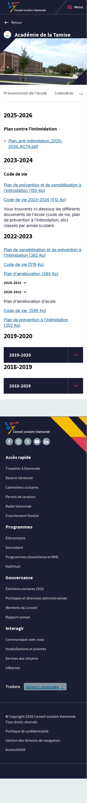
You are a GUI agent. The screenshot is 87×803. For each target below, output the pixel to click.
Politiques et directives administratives (36, 598)
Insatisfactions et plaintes (26, 649)
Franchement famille (22, 515)
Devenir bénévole (19, 477)
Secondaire (14, 547)
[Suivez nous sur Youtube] (37, 441)
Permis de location (20, 496)
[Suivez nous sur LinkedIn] (46, 441)
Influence (13, 667)
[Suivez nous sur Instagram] (18, 441)
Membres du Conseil (21, 607)
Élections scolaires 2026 (25, 588)
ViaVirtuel (13, 566)
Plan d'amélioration (31, 273)
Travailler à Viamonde (23, 468)
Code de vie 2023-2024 (35, 199)
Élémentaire (15, 538)
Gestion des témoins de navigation (33, 740)
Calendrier (64, 93)
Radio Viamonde (18, 506)
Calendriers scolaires (22, 487)
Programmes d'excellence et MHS (32, 557)
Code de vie (24, 264)
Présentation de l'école (25, 93)
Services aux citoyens (22, 658)
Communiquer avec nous (25, 639)
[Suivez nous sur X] (27, 441)
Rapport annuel (18, 617)
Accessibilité (15, 749)
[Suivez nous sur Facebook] (9, 441)
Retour (13, 22)
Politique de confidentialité (27, 731)
